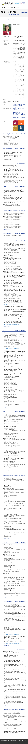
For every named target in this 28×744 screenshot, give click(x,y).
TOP (2, 7)
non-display (21, 133)
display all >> (7, 229)
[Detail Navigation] (24, 3)
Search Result (9, 7)
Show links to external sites (12, 304)
